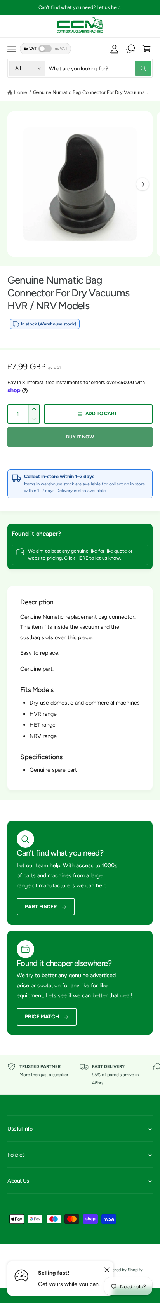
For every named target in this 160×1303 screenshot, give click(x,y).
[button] (12, 49)
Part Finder (41, 906)
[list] (80, 1075)
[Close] (106, 1270)
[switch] (45, 48)
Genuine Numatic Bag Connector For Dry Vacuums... (90, 92)
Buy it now (80, 437)
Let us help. (109, 7)
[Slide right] (142, 184)
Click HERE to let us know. (92, 558)
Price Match (42, 1016)
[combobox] (100, 68)
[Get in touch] (130, 49)
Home (20, 92)
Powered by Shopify (123, 1269)
